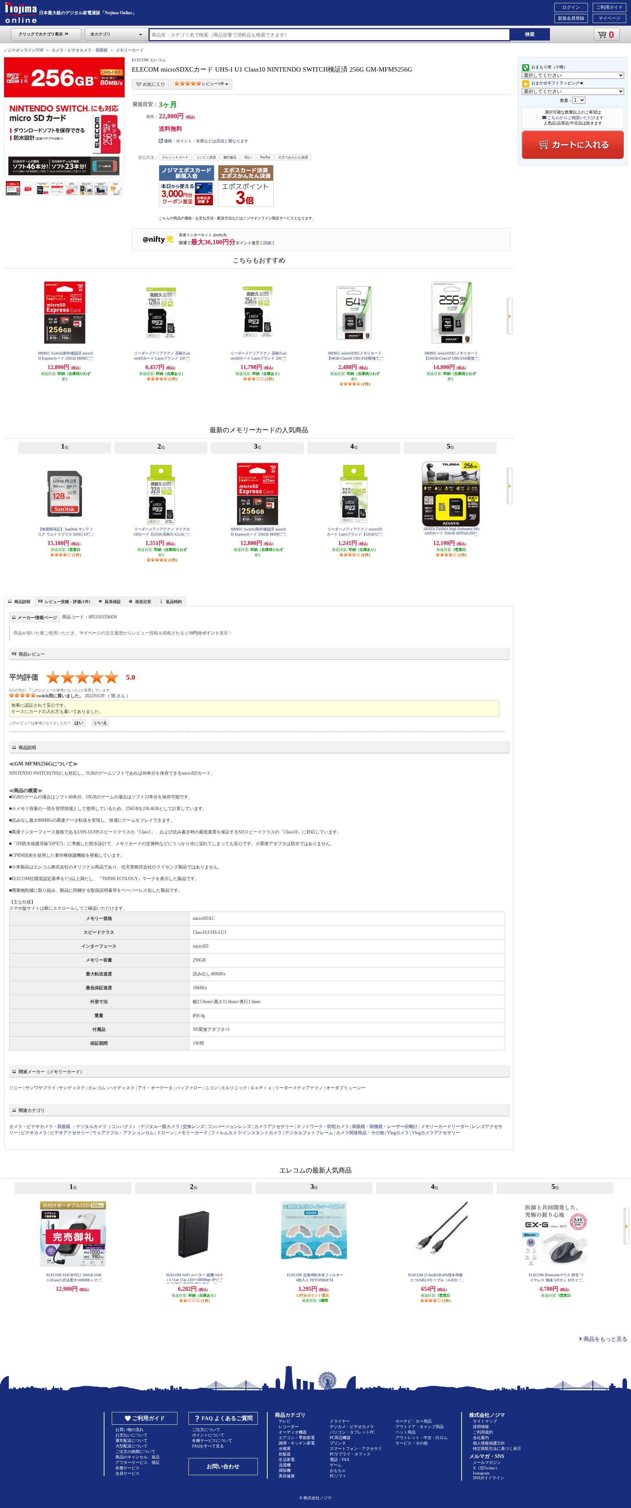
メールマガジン (487, 1462)
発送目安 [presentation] (143, 601)
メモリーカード (130, 50)
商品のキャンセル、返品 (137, 1457)
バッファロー (189, 1087)
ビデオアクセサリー (69, 1132)
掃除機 (285, 1470)
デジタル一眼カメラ (160, 1126)
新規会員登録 (571, 18)
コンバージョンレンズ (229, 1126)
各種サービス (127, 1468)
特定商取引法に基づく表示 (497, 1448)
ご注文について (206, 1429)
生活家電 (287, 1459)
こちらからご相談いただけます (575, 117)
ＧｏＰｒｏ (261, 1087)
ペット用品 (405, 1432)
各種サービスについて (212, 1440)
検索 (530, 34)
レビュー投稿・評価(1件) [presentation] (67, 601)
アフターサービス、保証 (137, 1462)
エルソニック (234, 1087)
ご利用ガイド (609, 7)
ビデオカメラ (34, 1132)
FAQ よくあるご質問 (227, 1418)
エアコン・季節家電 (297, 1437)
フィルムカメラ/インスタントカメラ (246, 1132)
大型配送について (131, 1446)
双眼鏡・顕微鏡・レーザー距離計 (385, 1126)
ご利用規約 (483, 1432)
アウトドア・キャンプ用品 (419, 1426)
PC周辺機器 (340, 1437)
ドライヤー (340, 1421)
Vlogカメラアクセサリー (436, 1132)
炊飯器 (285, 1454)
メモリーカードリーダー (445, 1126)
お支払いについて (131, 1435)
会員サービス (127, 1473)
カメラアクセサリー (274, 1126)
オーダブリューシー (346, 1087)
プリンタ (338, 1443)
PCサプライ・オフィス (350, 1454)
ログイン (571, 7)
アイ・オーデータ (155, 1087)
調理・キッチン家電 (297, 1443)
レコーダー (289, 1426)
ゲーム (336, 1465)
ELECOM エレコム (149, 60)
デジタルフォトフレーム (309, 1132)
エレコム (97, 1087)
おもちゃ (338, 1470)
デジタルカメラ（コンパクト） (106, 1126)
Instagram (481, 1473)
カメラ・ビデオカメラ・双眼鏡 (79, 50)
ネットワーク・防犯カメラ (323, 1126)
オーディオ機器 (293, 1432)
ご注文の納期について (135, 1451)
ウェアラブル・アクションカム (123, 1132)
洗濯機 (285, 1465)
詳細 (267, 243)
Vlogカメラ (398, 1132)
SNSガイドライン (488, 1478)
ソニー (15, 1087)
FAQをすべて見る (208, 1446)
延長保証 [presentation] (113, 601)
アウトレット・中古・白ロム (421, 1437)
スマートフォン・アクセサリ (356, 1448)
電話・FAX (339, 1459)
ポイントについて (208, 1435)
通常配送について (131, 1440)
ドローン (165, 1132)
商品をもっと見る (604, 1339)
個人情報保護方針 (489, 1443)
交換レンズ (193, 1126)
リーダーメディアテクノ (299, 1087)
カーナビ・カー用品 (413, 1421)
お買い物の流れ (129, 1429)
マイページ (609, 18)
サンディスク (72, 1087)
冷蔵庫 (285, 1448)
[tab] (19, 601)
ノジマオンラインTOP (23, 50)
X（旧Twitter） (486, 1468)
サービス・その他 (411, 1443)
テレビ (285, 1421)
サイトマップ (485, 1421)
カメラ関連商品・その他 (360, 1132)
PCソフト (338, 1476)
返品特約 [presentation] (174, 601)
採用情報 (481, 1426)
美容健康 (287, 1476)
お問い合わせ (223, 1466)
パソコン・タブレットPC (352, 1432)
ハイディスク (121, 1087)
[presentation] (18, 601)
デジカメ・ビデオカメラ (352, 1426)
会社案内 (481, 1437)
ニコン (211, 1087)
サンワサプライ (40, 1087)
